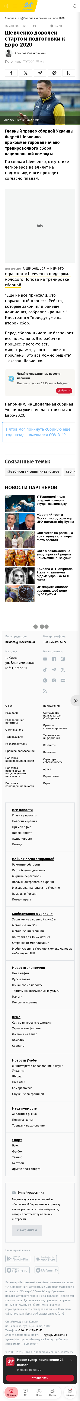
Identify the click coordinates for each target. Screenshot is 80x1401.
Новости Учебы (25, 1060)
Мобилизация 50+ (24, 925)
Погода (17, 844)
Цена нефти (20, 973)
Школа (17, 1076)
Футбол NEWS (33, 61)
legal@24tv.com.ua (55, 1334)
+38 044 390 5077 (54, 642)
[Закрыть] (71, 1360)
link (45, 659)
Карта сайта (51, 776)
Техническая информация (51, 737)
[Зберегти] (69, 72)
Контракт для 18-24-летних (31, 937)
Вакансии (49, 752)
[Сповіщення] (75, 6)
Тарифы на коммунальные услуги (36, 991)
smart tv (17, 1270)
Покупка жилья (22, 1120)
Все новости (22, 810)
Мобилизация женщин (28, 931)
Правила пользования (20, 751)
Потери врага (21, 899)
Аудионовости (22, 838)
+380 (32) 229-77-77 (29, 1330)
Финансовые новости (27, 985)
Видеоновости (22, 833)
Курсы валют (21, 979)
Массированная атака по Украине (36, 888)
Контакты (49, 745)
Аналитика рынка (24, 1114)
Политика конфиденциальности (19, 759)
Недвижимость (24, 1108)
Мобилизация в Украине (32, 914)
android (17, 1258)
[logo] (28, 6)
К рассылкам (27, 1230)
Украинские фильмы (26, 1028)
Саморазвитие (22, 1088)
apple (47, 1258)
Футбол (17, 1151)
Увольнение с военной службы (34, 919)
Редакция (11, 713)
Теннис (17, 1157)
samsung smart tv (47, 1270)
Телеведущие (14, 737)
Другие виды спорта (26, 1169)
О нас (8, 705)
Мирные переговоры (27, 876)
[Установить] (40, 1369)
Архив (47, 769)
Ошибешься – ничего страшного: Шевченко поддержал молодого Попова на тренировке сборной (38, 276)
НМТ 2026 (18, 1082)
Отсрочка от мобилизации (30, 943)
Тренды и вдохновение (28, 1125)
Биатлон (18, 1163)
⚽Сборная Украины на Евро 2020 (42, 18)
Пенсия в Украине (25, 1002)
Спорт (17, 1140)
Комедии (18, 1040)
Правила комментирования (55, 727)
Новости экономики (28, 968)
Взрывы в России (24, 894)
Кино (16, 1017)
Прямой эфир (21, 827)
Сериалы (18, 1046)
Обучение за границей (28, 1094)
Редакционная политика (14, 721)
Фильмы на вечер (24, 1034)
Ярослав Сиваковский (30, 53)
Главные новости (24, 815)
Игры (46, 783)
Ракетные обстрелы (26, 864)
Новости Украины (24, 821)
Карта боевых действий (28, 870)
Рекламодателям (16, 744)
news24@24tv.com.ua (20, 642)
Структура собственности (53, 761)
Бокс (15, 1146)
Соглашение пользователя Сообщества (52, 716)
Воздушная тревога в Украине (33, 882)
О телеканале (14, 729)
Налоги (17, 996)
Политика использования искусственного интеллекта (15, 772)
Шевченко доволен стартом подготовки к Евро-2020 (72, 18)
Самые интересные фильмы (31, 1022)
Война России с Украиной (33, 859)
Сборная (11, 18)
